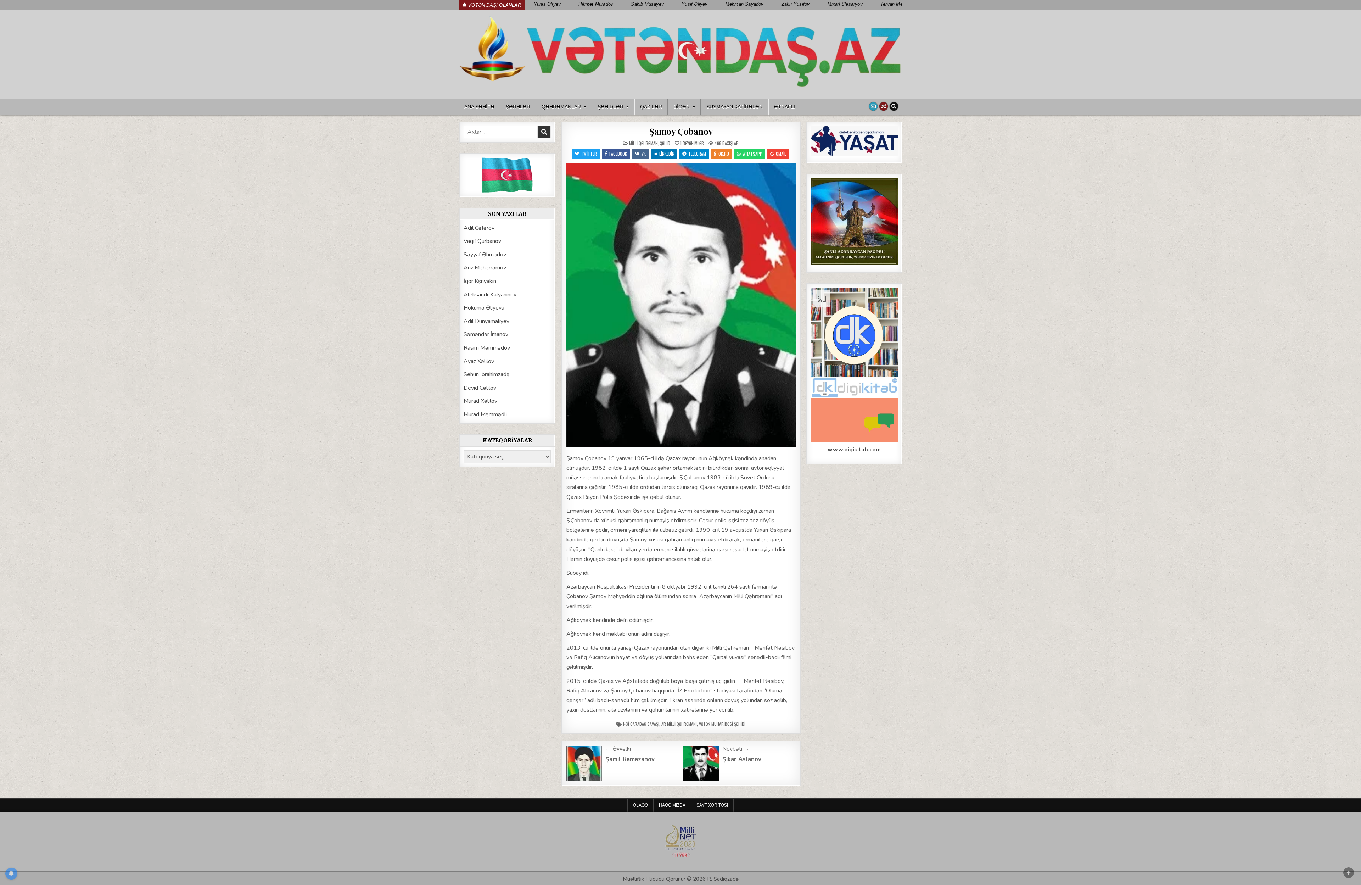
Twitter (589, 154)
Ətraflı (784, 107)
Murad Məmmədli (485, 414)
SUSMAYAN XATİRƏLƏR (734, 107)
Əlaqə (640, 805)
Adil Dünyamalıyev (486, 321)
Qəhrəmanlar (561, 107)
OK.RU (723, 154)
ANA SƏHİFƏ (479, 107)
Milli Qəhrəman (643, 143)
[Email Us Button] (873, 106)
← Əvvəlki (618, 749)
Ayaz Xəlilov (479, 361)
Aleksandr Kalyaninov (490, 295)
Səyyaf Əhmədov (485, 254)
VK (644, 154)
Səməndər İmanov (486, 334)
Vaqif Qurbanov (482, 241)
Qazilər (651, 107)
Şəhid (665, 143)
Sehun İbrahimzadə (487, 374)
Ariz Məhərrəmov (485, 268)
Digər (681, 107)
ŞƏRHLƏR (518, 107)
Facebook (618, 154)
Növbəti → (735, 749)
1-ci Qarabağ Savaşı (641, 724)
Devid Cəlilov (480, 388)
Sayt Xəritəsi (712, 805)
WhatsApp (752, 154)
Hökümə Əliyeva (484, 308)
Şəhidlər (610, 107)
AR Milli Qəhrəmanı (679, 724)
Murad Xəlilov (480, 401)
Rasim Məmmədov (487, 348)
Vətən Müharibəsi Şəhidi (722, 724)
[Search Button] (894, 106)
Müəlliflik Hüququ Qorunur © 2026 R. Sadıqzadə (681, 879)
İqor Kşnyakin (480, 281)
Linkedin (666, 154)
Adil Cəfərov (479, 228)
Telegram (697, 154)
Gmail (781, 154)
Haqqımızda (672, 805)
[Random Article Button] (883, 106)
